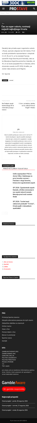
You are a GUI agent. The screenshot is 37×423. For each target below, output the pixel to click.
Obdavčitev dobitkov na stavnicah (13, 323)
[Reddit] (16, 157)
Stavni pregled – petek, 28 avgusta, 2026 (15, 401)
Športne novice (7, 338)
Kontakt (4, 341)
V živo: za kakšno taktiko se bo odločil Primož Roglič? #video (27, 106)
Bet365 (6, 264)
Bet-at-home (8, 262)
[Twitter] (8, 39)
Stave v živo (6, 329)
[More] (18, 39)
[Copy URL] (13, 39)
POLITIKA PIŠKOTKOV (9, 360)
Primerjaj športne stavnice (10, 317)
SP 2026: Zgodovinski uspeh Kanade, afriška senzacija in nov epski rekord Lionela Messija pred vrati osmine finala (23, 192)
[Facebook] (4, 39)
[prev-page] (3, 213)
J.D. (6, 32)
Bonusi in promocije (8, 335)
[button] (3, 8)
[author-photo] (18, 126)
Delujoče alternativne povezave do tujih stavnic (17, 320)
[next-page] (6, 213)
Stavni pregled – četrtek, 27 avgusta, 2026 (15, 405)
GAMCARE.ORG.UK (8, 356)
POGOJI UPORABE (7, 362)
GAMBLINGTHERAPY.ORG (10, 351)
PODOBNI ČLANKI (8, 166)
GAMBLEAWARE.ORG (9, 353)
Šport (7, 13)
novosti (11, 80)
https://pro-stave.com (18, 132)
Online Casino (6, 326)
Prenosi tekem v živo (8, 332)
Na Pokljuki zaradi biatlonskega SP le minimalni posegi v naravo (8, 107)
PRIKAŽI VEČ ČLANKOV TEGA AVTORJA (15, 168)
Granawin (7, 269)
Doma (2, 13)
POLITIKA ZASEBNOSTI (9, 358)
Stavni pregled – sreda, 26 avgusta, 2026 (15, 410)
